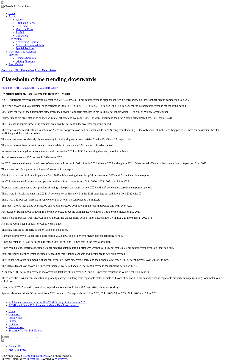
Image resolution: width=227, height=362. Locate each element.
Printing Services (25, 61)
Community (8, 70)
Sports (12, 320)
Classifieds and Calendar (22, 51)
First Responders (24, 70)
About (12, 16)
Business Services (26, 57)
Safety (52, 70)
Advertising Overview (28, 41)
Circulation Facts (25, 22)
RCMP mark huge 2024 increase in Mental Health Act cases (44, 305)
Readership (22, 26)
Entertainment (16, 327)
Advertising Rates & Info (30, 45)
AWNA (20, 32)
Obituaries (14, 314)
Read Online (16, 64)
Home (12, 13)
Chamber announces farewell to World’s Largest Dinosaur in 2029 (47, 302)
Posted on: (22, 87)
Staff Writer (51, 87)
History (20, 19)
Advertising (15, 38)
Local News (42, 70)
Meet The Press (24, 29)
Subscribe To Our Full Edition (25, 330)
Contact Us (22, 35)
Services (13, 54)
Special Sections (25, 48)
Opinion (13, 324)
